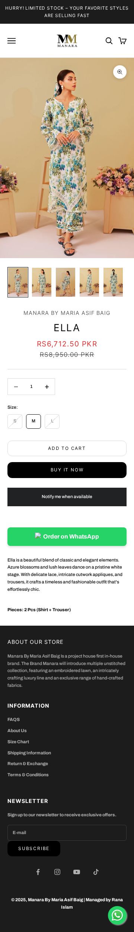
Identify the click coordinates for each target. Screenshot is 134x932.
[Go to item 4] (89, 282)
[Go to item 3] (65, 282)
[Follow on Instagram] (57, 872)
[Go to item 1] (17, 282)
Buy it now (67, 469)
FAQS (13, 719)
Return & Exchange (27, 763)
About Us (17, 730)
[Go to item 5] (113, 282)
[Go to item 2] (41, 282)
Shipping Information (29, 752)
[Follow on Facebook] (38, 872)
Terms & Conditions (28, 774)
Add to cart (67, 448)
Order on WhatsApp (71, 536)
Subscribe (34, 848)
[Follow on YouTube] (76, 872)
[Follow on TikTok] (96, 872)
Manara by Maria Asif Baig (67, 313)
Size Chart (18, 741)
